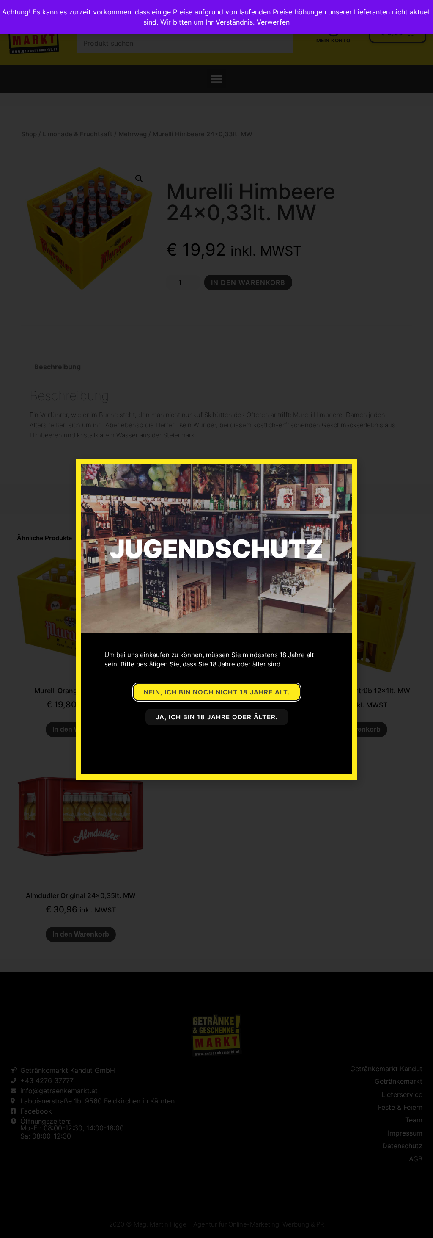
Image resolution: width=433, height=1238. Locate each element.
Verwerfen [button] (273, 22)
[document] (216, 619)
